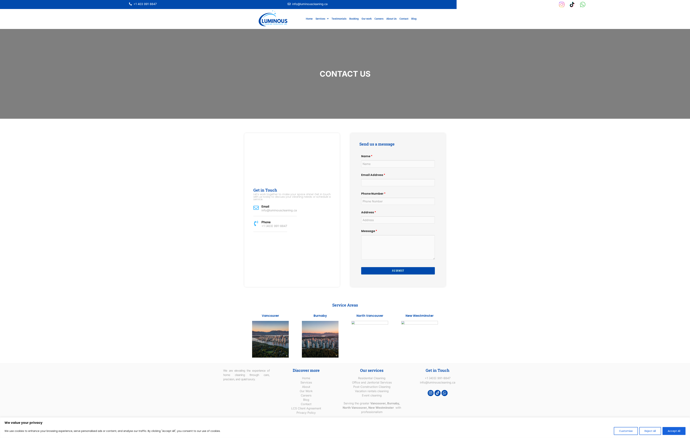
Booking (354, 18)
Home (309, 18)
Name (366, 156)
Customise (626, 431)
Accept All (674, 431)
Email (265, 206)
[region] (345, 427)
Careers (378, 18)
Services (320, 18)
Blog (414, 18)
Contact (403, 18)
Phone (266, 222)
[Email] (256, 207)
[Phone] (256, 223)
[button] (322, 18)
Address (368, 212)
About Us (391, 18)
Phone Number (373, 193)
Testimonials (339, 18)
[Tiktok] (437, 393)
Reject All (650, 431)
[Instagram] (431, 393)
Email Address (373, 175)
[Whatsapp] (444, 393)
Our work (367, 18)
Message (369, 231)
